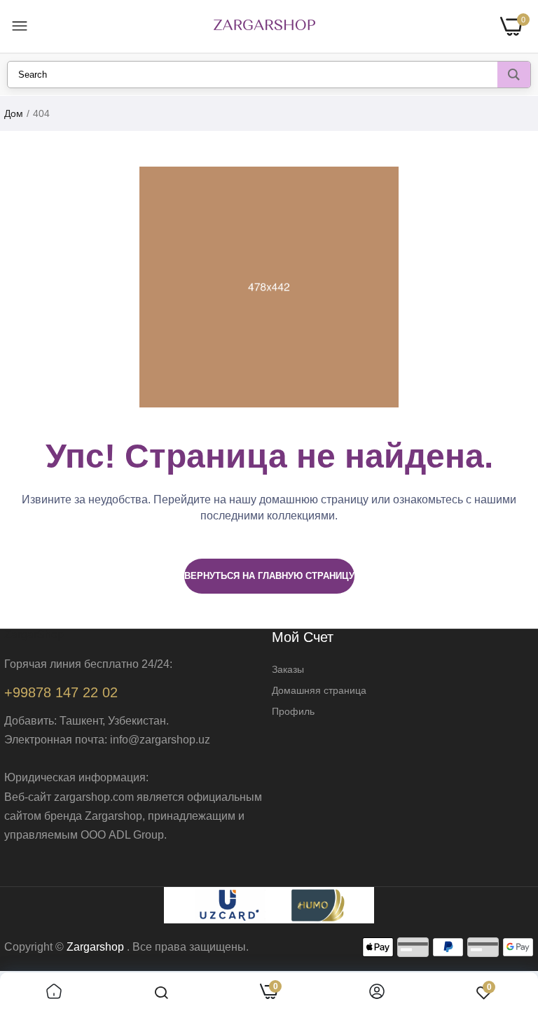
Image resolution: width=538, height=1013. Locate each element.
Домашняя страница (319, 690)
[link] (54, 992)
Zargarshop (95, 947)
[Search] (513, 75)
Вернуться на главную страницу (269, 576)
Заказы (288, 669)
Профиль (293, 711)
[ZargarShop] (264, 26)
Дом (13, 113)
